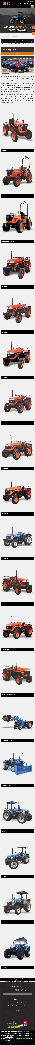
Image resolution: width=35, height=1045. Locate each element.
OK (16, 1043)
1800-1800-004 (30, 1)
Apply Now (18, 1014)
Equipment (8, 36)
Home (2, 36)
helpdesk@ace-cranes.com (28, 3)
